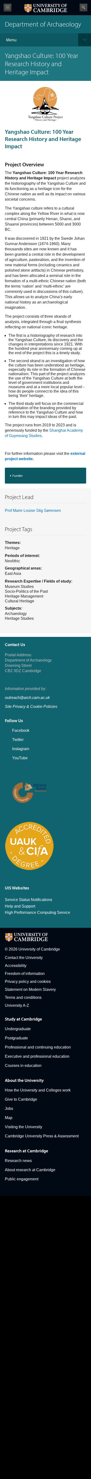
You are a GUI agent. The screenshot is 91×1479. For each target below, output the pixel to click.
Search (83, 7)
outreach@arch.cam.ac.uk (27, 698)
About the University (24, 1080)
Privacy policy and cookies (28, 981)
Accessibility (15, 966)
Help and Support (20, 906)
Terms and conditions (23, 997)
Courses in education (23, 1065)
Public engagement (21, 1179)
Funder (17, 475)
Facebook (20, 730)
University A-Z (17, 1005)
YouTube (20, 758)
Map (8, 1118)
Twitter (18, 740)
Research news (18, 1161)
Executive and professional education (37, 1056)
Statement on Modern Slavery (30, 989)
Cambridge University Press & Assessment (42, 1136)
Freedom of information (25, 974)
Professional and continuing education (38, 1047)
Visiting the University (23, 1127)
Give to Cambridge (21, 1099)
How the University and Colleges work (38, 1090)
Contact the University (24, 958)
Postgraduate (16, 1038)
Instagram (20, 749)
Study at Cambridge (23, 1019)
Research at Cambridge (26, 1151)
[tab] (45, 476)
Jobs (9, 1108)
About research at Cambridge (30, 1170)
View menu (7, 8)
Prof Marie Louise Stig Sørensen (33, 510)
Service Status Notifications (28, 900)
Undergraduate (18, 1029)
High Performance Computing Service (37, 912)
